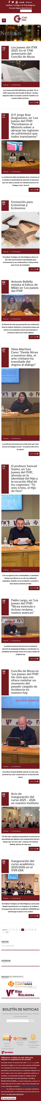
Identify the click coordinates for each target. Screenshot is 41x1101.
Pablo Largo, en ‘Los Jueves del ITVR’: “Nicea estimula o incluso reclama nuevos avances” (24, 606)
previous (5, 929)
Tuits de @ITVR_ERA (7, 946)
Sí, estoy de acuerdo (8, 1098)
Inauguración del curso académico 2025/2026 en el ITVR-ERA (22, 865)
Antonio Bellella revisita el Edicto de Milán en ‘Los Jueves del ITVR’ (25, 286)
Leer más (33, 102)
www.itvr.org (30, 1062)
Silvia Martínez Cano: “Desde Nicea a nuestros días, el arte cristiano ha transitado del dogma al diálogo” (24, 357)
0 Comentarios (15, 85)
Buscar (36, 11)
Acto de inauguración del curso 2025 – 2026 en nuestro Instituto (25, 798)
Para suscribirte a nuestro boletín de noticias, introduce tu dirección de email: (20, 1015)
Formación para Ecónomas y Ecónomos (22, 205)
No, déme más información (15, 1094)
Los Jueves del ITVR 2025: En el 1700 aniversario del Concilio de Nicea (24, 52)
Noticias (5, 85)
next (7, 932)
